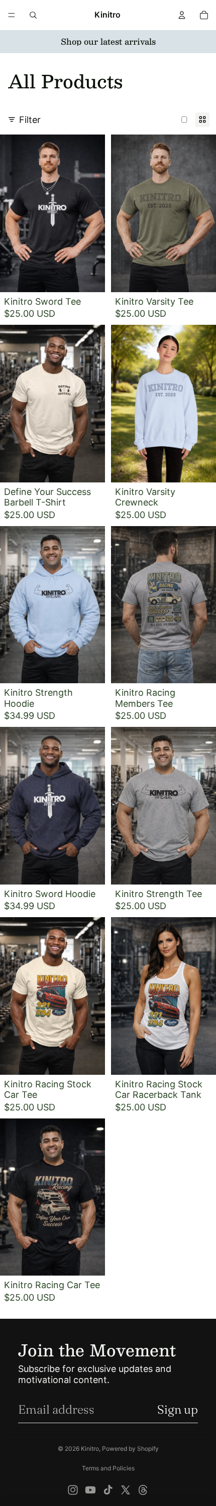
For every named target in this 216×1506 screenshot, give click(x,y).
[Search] (33, 15)
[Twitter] (126, 1490)
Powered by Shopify (130, 1448)
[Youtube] (90, 1490)
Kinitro (90, 1448)
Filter (30, 119)
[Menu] (11, 15)
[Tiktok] (108, 1490)
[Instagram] (73, 1490)
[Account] (182, 15)
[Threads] (143, 1490)
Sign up (177, 1409)
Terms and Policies (108, 1468)
